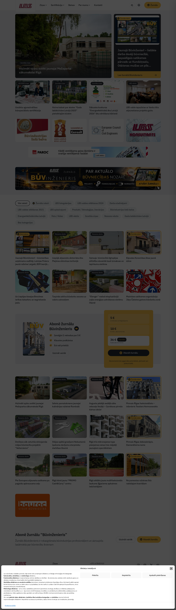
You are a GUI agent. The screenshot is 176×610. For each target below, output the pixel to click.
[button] (171, 568)
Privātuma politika (10, 605)
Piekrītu (95, 575)
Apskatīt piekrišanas (157, 575)
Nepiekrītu (126, 575)
